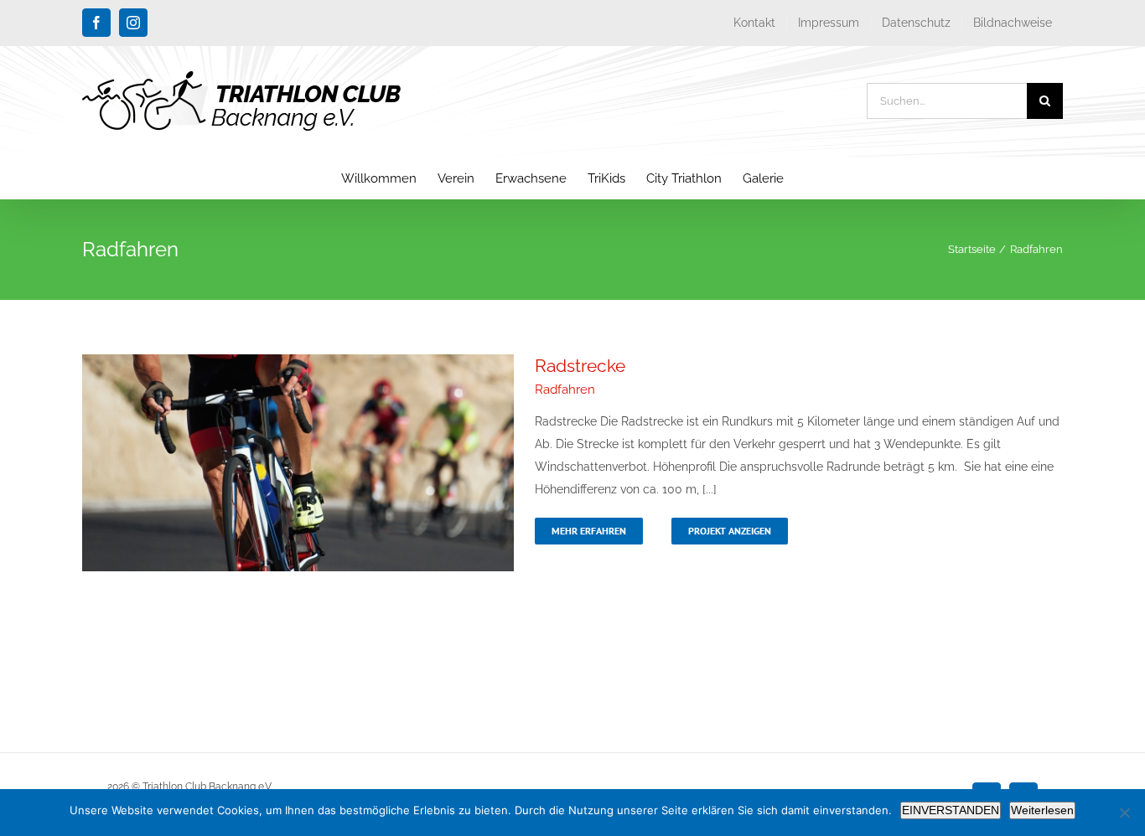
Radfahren (565, 389)
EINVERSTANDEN (950, 810)
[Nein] (1124, 812)
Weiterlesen (1042, 810)
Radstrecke (580, 365)
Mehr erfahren (589, 530)
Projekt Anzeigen (729, 530)
